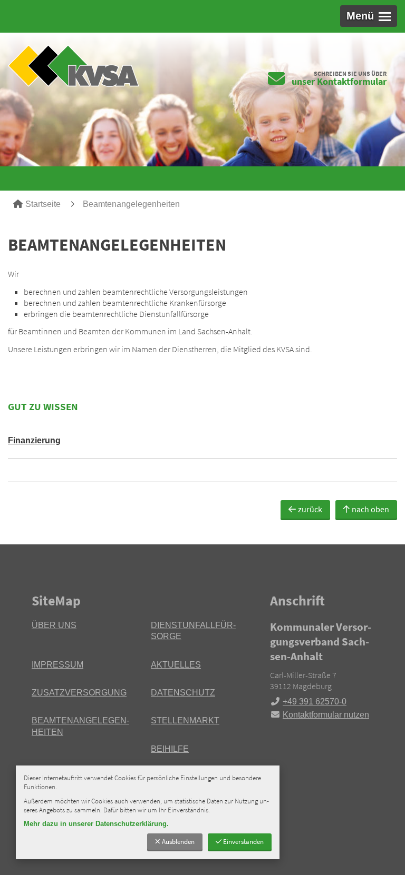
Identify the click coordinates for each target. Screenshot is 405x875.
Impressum (57, 664)
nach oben (370, 509)
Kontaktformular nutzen (326, 714)
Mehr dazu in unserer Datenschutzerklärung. (96, 824)
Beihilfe (170, 748)
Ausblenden (178, 841)
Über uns (54, 625)
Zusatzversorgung (79, 692)
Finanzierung (34, 440)
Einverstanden (243, 841)
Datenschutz (183, 692)
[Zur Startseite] (101, 65)
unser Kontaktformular (339, 81)
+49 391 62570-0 (308, 701)
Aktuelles (176, 664)
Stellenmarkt (185, 720)
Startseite (43, 204)
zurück (310, 509)
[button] (368, 16)
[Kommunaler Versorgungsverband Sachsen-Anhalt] (321, 670)
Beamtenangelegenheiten (131, 204)
